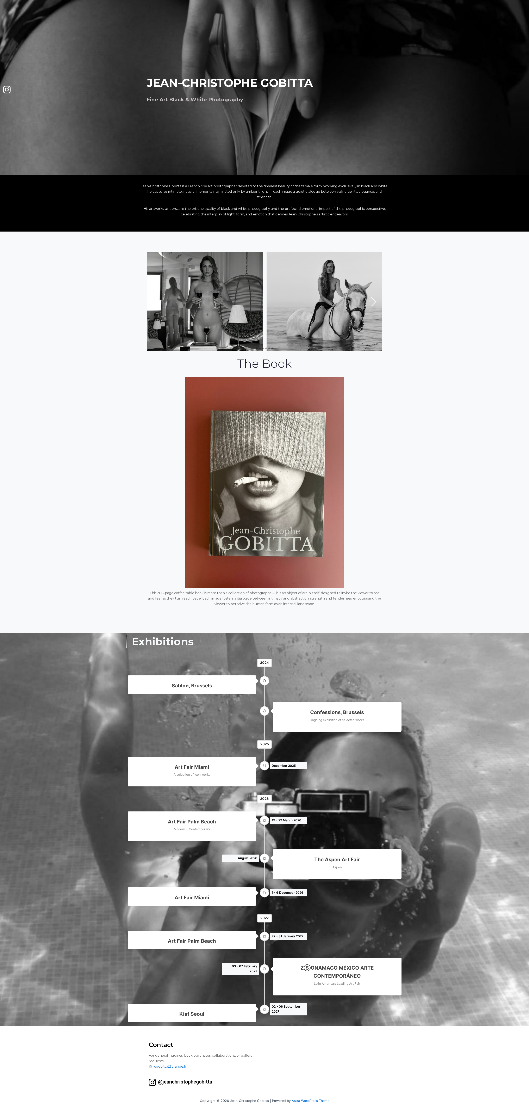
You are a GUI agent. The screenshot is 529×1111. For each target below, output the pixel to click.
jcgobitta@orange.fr (170, 1066)
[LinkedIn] (5, 87)
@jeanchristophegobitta (185, 1082)
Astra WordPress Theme (310, 1101)
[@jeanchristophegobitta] (152, 1082)
